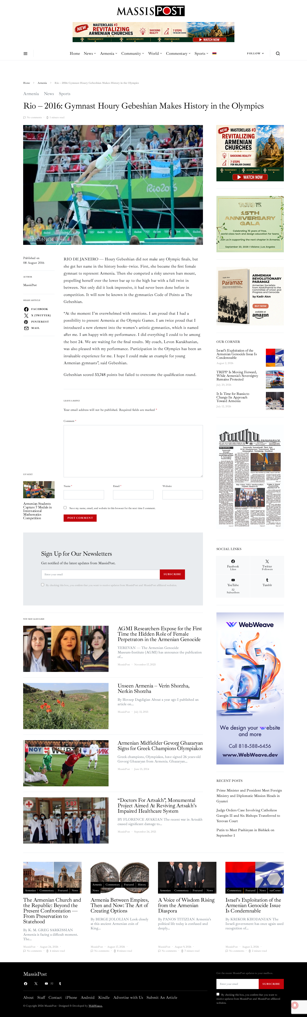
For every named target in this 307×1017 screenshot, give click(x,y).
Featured (63, 890)
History (142, 884)
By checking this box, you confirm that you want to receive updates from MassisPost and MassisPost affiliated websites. (111, 585)
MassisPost (30, 285)
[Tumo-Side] (250, 224)
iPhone (71, 997)
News (88, 53)
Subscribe (172, 574)
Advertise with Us (128, 997)
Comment (70, 421)
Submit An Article (162, 997)
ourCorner (275, 890)
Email (117, 486)
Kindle (104, 997)
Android (88, 997)
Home (75, 53)
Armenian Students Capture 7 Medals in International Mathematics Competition (37, 510)
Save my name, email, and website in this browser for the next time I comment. (112, 508)
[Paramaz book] (250, 295)
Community (131, 53)
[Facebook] (25, 983)
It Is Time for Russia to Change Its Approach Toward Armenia (232, 397)
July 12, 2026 (223, 406)
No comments (34, 117)
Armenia (107, 53)
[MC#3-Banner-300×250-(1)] (250, 153)
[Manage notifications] (294, 1005)
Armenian (30, 890)
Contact (55, 997)
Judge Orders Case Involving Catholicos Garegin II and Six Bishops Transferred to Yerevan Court (248, 815)
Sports (200, 53)
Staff (41, 997)
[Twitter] (36, 983)
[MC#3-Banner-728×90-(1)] (153, 32)
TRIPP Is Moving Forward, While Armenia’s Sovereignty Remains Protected (237, 376)
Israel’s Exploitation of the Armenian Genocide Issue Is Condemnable (236, 354)
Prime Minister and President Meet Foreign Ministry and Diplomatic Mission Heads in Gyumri (249, 795)
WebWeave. (95, 1006)
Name (68, 486)
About (28, 997)
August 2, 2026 (224, 363)
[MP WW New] (250, 688)
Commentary (176, 53)
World (153, 53)
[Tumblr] (60, 983)
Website (167, 486)
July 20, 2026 (223, 385)
